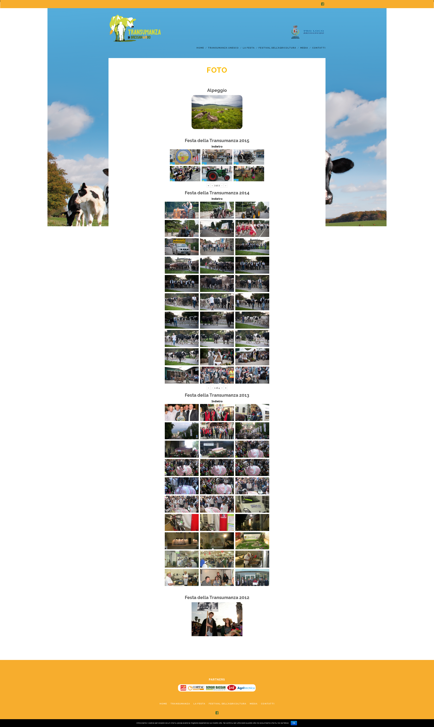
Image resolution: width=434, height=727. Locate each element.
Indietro (217, 146)
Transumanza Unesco (223, 48)
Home (200, 48)
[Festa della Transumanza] (134, 39)
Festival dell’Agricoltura (277, 48)
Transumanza (180, 703)
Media (304, 48)
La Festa (249, 48)
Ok (294, 723)
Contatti (319, 48)
